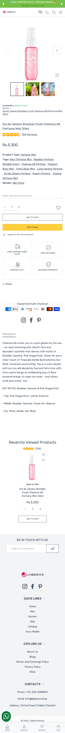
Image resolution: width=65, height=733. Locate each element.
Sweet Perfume (41, 173)
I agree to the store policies (20, 234)
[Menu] (60, 12)
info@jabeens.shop (36, 698)
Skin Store (18, 182)
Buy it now (32, 227)
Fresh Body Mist (25, 168)
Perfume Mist (28, 154)
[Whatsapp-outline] (6, 716)
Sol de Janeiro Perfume (17, 173)
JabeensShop (37, 720)
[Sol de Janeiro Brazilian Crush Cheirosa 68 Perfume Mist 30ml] (32, 466)
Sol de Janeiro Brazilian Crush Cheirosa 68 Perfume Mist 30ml (32, 492)
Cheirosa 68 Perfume (34, 164)
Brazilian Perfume (44, 159)
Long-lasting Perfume (49, 168)
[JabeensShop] (9, 12)
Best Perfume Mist (21, 159)
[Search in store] (53, 12)
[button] (3, 4)
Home (5, 108)
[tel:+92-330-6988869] (47, 12)
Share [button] (9, 284)
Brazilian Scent (11, 164)
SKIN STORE (32, 484)
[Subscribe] (52, 548)
